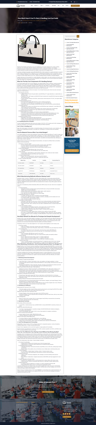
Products (36, 5)
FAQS (58, 5)
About (42, 5)
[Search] (78, 36)
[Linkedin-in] (67, 414)
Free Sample (54, 5)
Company (49, 402)
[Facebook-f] (63, 414)
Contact (67, 5)
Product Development (71, 100)
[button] (71, 2)
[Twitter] (65, 414)
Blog (63, 5)
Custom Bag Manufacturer (22, 402)
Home (32, 5)
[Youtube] (69, 414)
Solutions (47, 5)
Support (33, 402)
